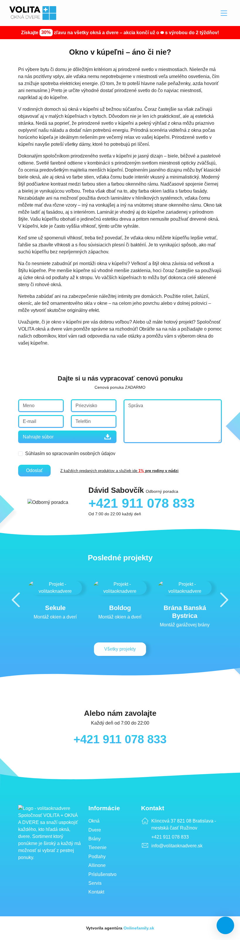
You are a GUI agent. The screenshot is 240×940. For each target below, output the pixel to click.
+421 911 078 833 (120, 739)
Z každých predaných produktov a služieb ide (120, 471)
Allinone (97, 865)
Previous (15, 599)
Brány (94, 838)
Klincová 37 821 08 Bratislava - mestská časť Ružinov (183, 824)
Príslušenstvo (102, 874)
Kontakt (96, 891)
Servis (95, 883)
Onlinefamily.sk (139, 928)
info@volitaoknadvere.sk (177, 845)
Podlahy (97, 856)
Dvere (94, 829)
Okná (94, 820)
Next (224, 599)
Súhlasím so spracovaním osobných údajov (70, 453)
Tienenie (97, 847)
